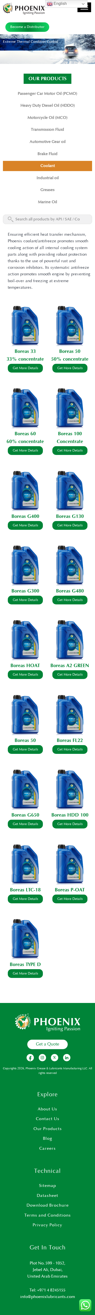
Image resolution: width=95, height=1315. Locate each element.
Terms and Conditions (47, 1215)
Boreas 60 (25, 434)
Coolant (47, 166)
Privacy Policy (47, 1225)
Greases (47, 190)
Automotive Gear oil (48, 141)
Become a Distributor (27, 27)
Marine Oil (47, 202)
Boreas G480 (70, 591)
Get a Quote (47, 1044)
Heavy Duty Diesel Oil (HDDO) (47, 105)
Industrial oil (48, 178)
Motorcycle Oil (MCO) (47, 117)
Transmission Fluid (47, 129)
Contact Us (47, 1118)
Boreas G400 (25, 516)
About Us (47, 1109)
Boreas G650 (25, 815)
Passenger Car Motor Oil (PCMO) (47, 93)
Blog (47, 1138)
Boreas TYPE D (25, 964)
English (60, 3)
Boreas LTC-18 (25, 890)
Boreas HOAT (25, 666)
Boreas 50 (69, 351)
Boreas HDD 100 (69, 815)
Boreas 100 (70, 434)
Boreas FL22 (70, 740)
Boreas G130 (70, 516)
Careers (47, 1148)
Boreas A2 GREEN (69, 666)
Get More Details (25, 368)
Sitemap (47, 1185)
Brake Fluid (47, 154)
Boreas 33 (25, 351)
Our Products (47, 1128)
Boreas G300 (25, 591)
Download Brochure (48, 1205)
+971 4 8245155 (51, 1290)
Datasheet (47, 1195)
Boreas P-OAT (70, 890)
